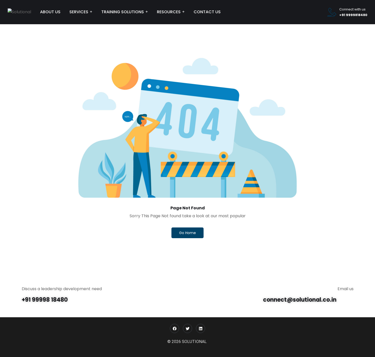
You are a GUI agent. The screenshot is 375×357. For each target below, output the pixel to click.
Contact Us (207, 12)
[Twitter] (187, 328)
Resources (169, 12)
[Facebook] (174, 328)
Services (78, 12)
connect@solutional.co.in (299, 300)
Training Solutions (122, 12)
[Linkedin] (200, 328)
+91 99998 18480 (45, 300)
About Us (50, 12)
